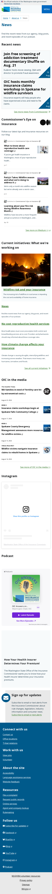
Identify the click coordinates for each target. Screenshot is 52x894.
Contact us (8, 734)
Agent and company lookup (16, 808)
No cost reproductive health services (25, 323)
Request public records (13, 799)
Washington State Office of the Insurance (26, 544)
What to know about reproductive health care (16, 148)
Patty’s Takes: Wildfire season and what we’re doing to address (19, 180)
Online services (10, 803)
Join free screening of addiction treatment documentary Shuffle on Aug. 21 (24, 59)
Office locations (10, 738)
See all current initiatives (36, 368)
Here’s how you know (12, 4)
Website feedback (11, 781)
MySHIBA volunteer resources (26, 876)
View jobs (7, 755)
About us (15, 18)
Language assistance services (17, 777)
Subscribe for (15, 825)
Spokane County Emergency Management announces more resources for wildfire (22, 430)
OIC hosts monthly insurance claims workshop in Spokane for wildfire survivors (25, 87)
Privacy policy (26, 880)
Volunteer (7, 759)
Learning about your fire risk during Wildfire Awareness (18, 208)
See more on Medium (37, 230)
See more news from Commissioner (31, 111)
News (5, 306)
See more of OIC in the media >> (35, 467)
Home (5, 18)
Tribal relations (10, 743)
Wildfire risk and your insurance (24, 289)
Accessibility (8, 773)
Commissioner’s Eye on (27, 141)
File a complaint (10, 795)
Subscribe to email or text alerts (27, 714)
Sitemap (26, 884)
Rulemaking (8, 812)
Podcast (8, 866)
